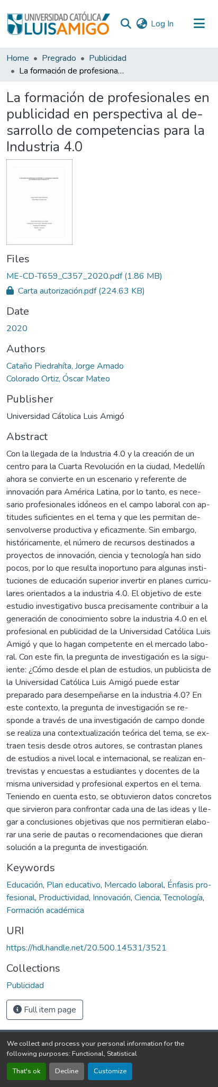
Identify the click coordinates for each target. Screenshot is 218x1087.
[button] (58, 24)
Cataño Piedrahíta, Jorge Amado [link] (65, 366)
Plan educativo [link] (74, 885)
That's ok (26, 1071)
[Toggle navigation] (199, 24)
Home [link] (17, 58)
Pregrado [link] (59, 58)
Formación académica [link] (45, 910)
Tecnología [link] (183, 897)
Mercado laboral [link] (134, 885)
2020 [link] (17, 328)
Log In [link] (162, 24)
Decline (66, 1071)
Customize (110, 1071)
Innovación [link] (112, 897)
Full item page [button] (49, 1010)
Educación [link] (24, 885)
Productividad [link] (64, 897)
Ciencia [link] (147, 897)
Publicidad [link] (107, 58)
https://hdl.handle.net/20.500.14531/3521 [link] (86, 948)
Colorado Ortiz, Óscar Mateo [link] (58, 379)
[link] (109, 276)
